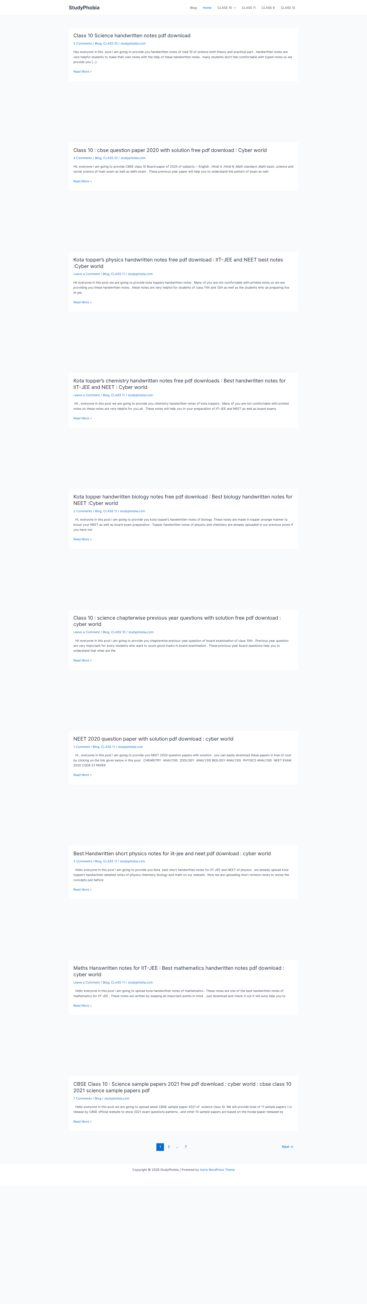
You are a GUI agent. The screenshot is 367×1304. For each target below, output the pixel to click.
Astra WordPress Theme (217, 1170)
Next (287, 1147)
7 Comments (82, 1098)
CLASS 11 (249, 8)
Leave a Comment (86, 274)
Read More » (82, 71)
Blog (193, 8)
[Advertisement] (183, 114)
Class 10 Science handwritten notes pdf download (132, 35)
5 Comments (82, 43)
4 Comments (82, 158)
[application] (234, 7)
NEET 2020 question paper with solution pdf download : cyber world (153, 739)
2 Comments (82, 511)
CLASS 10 (225, 8)
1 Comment (81, 747)
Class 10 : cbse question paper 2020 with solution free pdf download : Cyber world (170, 150)
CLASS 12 (288, 8)
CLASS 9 (268, 8)
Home (207, 8)
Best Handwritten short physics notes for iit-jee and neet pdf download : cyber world (172, 853)
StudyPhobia (84, 8)
